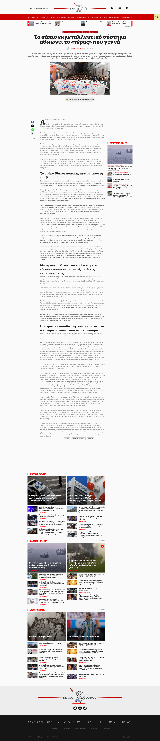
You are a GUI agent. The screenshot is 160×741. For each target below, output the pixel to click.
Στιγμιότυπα (115, 17)
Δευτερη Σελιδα (67, 32)
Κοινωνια (86, 32)
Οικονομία (63, 17)
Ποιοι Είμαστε (54, 728)
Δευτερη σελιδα (38, 610)
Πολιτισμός (94, 17)
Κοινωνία (82, 17)
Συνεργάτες (128, 17)
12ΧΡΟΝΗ (66, 438)
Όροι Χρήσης (66, 728)
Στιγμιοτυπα (93, 32)
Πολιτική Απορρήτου (80, 728)
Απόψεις (42, 17)
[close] (148, 7)
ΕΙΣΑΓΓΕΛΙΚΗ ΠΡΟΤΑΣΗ (78, 438)
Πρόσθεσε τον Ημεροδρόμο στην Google (81, 99)
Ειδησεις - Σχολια (77, 32)
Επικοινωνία (94, 728)
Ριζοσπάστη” (65, 119)
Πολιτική (52, 17)
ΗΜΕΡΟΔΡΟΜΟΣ (77, 48)
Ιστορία (104, 17)
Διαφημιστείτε (106, 728)
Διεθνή (72, 17)
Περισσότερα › (128, 26)
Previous (28, 23)
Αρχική (32, 17)
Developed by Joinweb (126, 737)
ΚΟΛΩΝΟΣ (90, 438)
